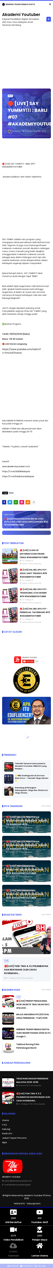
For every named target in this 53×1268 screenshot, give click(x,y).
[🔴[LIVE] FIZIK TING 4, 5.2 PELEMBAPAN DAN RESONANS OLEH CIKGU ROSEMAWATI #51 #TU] (8, 1103)
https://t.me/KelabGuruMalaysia (18, 476)
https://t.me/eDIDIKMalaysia (16, 471)
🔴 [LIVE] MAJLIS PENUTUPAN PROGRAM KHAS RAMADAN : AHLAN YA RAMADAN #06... (26, 820)
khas (10, 96)
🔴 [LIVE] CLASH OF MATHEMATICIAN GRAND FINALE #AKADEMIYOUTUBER (34, 554)
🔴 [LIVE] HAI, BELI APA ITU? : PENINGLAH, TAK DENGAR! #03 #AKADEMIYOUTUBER (35, 612)
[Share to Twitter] (9, 502)
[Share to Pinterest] (21, 502)
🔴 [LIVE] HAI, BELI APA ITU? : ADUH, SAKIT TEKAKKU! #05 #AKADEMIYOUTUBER (33, 573)
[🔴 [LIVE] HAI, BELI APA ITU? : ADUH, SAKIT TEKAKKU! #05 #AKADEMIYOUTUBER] (10, 582)
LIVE (6, 961)
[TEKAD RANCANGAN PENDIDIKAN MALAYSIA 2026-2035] (3, 5)
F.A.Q (4, 1124)
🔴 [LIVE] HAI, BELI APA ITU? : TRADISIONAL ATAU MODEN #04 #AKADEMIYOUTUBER (33, 593)
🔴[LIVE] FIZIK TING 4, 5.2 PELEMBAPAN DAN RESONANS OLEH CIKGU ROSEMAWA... (33, 1097)
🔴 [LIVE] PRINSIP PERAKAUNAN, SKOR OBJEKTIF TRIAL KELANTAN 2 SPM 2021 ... (26, 969)
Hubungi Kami (33, 1203)
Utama (5, 1120)
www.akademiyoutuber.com (16, 466)
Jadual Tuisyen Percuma (14, 1138)
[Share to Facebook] (4, 502)
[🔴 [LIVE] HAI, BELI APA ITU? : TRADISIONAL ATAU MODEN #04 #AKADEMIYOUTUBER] (10, 602)
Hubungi (6, 1129)
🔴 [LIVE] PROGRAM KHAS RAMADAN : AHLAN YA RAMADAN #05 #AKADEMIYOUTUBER (25, 869)
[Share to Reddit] (27, 502)
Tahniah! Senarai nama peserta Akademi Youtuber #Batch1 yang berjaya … (31, 766)
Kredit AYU (7, 1133)
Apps (4, 1142)
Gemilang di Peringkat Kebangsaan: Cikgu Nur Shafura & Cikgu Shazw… (31, 790)
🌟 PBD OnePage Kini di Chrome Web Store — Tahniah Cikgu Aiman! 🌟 (31, 778)
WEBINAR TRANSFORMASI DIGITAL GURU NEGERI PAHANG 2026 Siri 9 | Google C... (33, 1033)
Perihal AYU (19, 1203)
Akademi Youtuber (21, 14)
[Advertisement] (26, 56)
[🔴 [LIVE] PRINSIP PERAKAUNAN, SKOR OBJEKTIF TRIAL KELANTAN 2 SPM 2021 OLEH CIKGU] (26, 937)
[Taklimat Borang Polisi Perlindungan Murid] (8, 1053)
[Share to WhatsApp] (16, 502)
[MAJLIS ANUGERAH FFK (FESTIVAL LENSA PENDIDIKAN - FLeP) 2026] (8, 1024)
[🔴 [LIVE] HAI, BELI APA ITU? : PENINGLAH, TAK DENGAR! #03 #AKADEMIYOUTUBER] (10, 621)
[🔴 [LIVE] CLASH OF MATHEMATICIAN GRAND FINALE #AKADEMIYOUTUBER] (10, 563)
